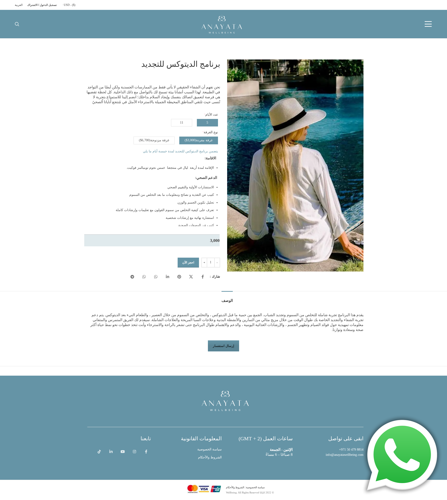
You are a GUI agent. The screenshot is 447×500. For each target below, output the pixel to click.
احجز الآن (188, 262)
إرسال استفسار (223, 346)
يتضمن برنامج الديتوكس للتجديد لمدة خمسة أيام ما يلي (180, 151)
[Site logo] (222, 23)
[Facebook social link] (202, 277)
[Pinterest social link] (179, 277)
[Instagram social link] (134, 452)
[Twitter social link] (191, 277)
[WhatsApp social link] (155, 277)
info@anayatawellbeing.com (344, 455)
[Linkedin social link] (167, 277)
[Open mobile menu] (428, 24)
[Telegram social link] (132, 277)
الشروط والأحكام (210, 457)
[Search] (17, 24)
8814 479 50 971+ (351, 449)
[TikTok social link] (99, 452)
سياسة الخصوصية (209, 449)
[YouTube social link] (122, 452)
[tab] (227, 298)
